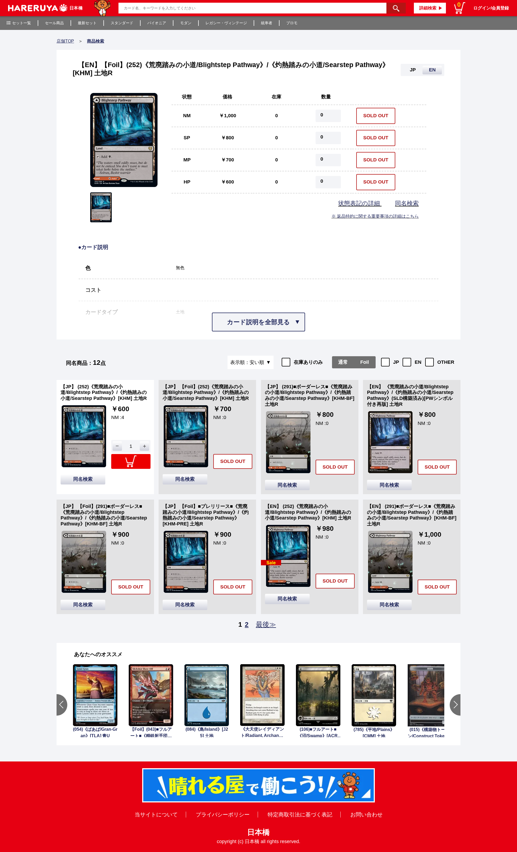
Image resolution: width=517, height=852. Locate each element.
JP (396, 362)
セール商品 (54, 23)
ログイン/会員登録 (491, 8)
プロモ (292, 23)
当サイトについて (156, 815)
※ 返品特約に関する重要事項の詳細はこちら (375, 216)
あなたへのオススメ (98, 654)
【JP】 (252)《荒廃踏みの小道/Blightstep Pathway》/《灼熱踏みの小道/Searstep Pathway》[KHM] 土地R (104, 392)
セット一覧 (21, 23)
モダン (185, 23)
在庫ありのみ (308, 362)
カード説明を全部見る (258, 321)
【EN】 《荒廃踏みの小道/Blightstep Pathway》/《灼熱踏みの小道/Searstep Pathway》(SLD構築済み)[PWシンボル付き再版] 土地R (410, 395)
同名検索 (407, 203)
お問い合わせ (366, 815)
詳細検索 (427, 8)
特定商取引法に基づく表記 (300, 815)
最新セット (87, 23)
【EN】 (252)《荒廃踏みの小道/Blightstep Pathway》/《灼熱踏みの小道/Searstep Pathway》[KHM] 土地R (308, 512)
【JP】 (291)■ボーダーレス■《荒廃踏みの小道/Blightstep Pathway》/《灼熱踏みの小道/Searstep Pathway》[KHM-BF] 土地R (309, 395)
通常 (343, 362)
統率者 (266, 23)
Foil (364, 362)
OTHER (445, 362)
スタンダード (122, 23)
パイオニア (156, 23)
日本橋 (258, 832)
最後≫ (266, 624)
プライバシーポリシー (223, 815)
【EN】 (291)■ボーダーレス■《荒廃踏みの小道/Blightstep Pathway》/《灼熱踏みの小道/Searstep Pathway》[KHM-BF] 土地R (411, 515)
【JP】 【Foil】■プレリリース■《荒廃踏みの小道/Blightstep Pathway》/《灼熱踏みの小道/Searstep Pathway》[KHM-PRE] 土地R (206, 515)
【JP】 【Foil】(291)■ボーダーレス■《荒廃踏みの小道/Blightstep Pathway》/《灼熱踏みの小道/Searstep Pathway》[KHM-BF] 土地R (104, 515)
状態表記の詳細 (360, 203)
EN (418, 362)
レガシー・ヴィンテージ (226, 23)
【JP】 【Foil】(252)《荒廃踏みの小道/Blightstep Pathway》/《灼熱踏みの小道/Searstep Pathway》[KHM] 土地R (206, 392)
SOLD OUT (375, 115)
